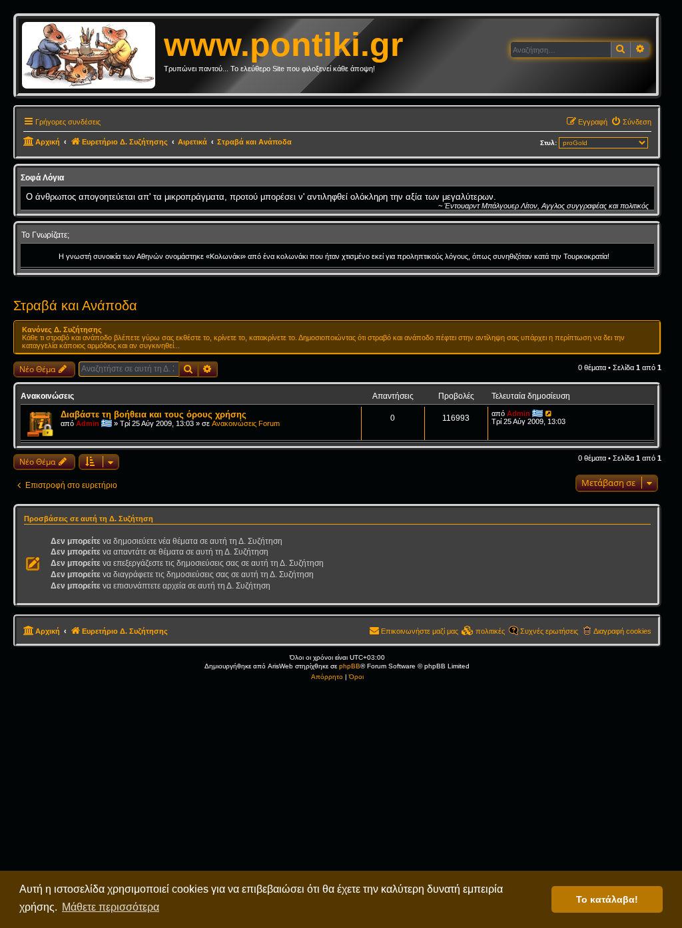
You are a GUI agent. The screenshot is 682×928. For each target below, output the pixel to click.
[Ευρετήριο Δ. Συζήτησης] (93, 56)
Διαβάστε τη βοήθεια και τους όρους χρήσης (153, 414)
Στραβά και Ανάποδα (75, 305)
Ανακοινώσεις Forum (246, 423)
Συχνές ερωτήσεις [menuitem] (549, 631)
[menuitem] (631, 122)
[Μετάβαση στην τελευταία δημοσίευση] (549, 413)
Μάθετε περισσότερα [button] (110, 907)
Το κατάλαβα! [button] (607, 899)
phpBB (349, 666)
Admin (87, 423)
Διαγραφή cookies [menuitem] (622, 631)
